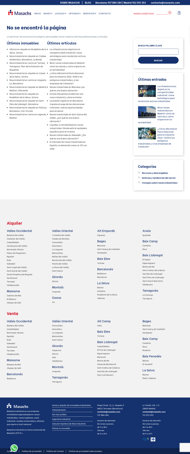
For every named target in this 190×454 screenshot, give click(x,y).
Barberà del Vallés (15, 235)
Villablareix (57, 360)
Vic (53, 301)
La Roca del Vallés (60, 267)
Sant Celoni (57, 270)
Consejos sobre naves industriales (159, 182)
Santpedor (102, 252)
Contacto (105, 13)
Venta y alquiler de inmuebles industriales (71, 405)
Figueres (101, 235)
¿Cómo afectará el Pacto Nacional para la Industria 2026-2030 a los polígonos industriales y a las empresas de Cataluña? (157, 137)
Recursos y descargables (155, 172)
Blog (88, 2)
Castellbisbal (13, 242)
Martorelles (57, 252)
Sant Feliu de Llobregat (153, 277)
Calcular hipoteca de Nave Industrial (69, 423)
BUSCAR (158, 60)
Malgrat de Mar (14, 364)
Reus (144, 249)
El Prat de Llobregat (106, 349)
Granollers (57, 245)
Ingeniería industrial (61, 418)
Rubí (9, 260)
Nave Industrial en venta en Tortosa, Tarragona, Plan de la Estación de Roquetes (27, 66)
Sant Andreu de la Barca (153, 270)
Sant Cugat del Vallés (17, 267)
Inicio (37, 13)
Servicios (88, 13)
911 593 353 (139, 2)
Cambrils (146, 245)
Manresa (101, 245)
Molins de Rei (148, 266)
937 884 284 (115, 2)
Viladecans (147, 284)
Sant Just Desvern (105, 374)
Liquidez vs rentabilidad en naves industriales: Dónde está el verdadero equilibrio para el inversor (68, 128)
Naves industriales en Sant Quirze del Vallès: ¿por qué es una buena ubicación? (68, 118)
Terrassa (11, 281)
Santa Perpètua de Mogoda (19, 274)
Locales (59, 13)
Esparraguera (148, 262)
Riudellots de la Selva (107, 294)
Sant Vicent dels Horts (152, 280)
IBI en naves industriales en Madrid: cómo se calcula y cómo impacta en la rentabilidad (67, 66)
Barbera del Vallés (15, 325)
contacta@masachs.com (165, 2)
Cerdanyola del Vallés (17, 245)
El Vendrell (147, 364)
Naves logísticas (144, 13)
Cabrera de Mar (14, 295)
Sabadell (11, 263)
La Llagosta (57, 249)
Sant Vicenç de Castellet (108, 249)
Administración (59, 409)
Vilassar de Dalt (14, 302)
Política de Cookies (56, 451)
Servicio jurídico (59, 414)
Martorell (101, 356)
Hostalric (101, 290)
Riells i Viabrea (149, 378)
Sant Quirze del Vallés (17, 270)
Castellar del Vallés (16, 238)
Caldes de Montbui (60, 238)
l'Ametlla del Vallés (61, 235)
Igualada (146, 235)
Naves (47, 13)
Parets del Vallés (60, 263)
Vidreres (101, 298)
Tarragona (147, 298)
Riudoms (146, 350)
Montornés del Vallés (62, 260)
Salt (54, 357)
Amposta (56, 291)
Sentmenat (12, 277)
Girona (55, 281)
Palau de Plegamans (16, 252)
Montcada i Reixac (15, 249)
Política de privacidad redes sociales (85, 451)
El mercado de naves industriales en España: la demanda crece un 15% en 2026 (68, 145)
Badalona (101, 273)
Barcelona (102, 276)
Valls (99, 325)
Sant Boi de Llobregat (152, 273)
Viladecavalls (13, 284)
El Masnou (11, 298)
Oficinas (74, 13)
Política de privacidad (33, 451)
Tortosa (100, 262)
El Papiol (146, 259)
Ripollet (10, 256)
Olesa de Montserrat (106, 364)
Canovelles (57, 242)
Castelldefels (103, 346)
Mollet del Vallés (60, 256)
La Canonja (147, 294)
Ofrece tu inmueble (61, 428)
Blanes (100, 287)
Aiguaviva (56, 350)
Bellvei (145, 360)
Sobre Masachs (70, 2)
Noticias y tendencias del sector (159, 177)
